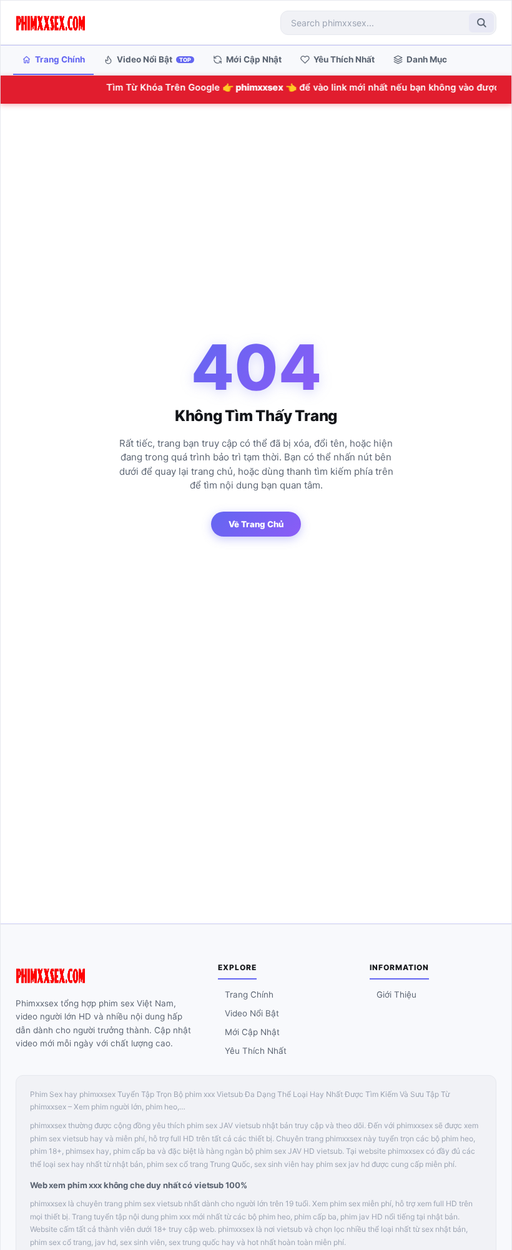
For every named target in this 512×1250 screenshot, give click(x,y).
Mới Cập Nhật (254, 59)
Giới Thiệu (396, 995)
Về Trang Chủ (256, 524)
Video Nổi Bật (154, 59)
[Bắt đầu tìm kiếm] (481, 22)
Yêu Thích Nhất (344, 59)
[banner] (51, 22)
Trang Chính (60, 59)
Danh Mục (426, 59)
